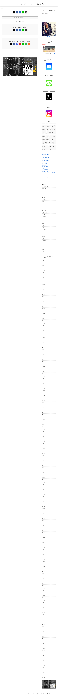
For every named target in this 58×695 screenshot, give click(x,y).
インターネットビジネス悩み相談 (48, 172)
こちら (54, 53)
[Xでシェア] (14, 12)
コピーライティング (46, 160)
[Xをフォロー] (11, 44)
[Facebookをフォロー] (14, 44)
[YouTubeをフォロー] (20, 44)
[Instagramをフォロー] (17, 44)
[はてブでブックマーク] (20, 12)
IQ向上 (43, 168)
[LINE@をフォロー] (23, 44)
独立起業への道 (45, 171)
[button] (26, 12)
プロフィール (48, 36)
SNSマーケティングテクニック (48, 154)
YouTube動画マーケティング (47, 157)
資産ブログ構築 (45, 169)
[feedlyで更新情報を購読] (26, 44)
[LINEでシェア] (23, 12)
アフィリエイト (45, 163)
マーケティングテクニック (47, 159)
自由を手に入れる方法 (46, 166)
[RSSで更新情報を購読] (29, 44)
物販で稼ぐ (44, 165)
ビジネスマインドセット (46, 156)
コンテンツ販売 (45, 162)
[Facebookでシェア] (17, 12)
